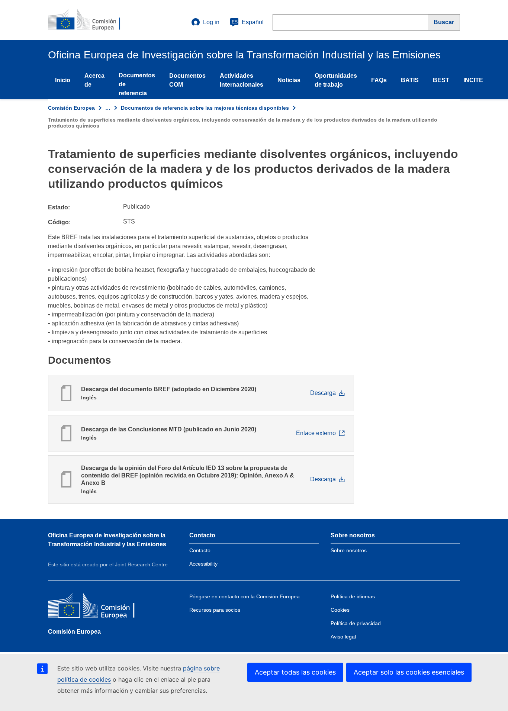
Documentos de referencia (137, 84)
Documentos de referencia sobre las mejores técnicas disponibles (205, 108)
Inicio (62, 80)
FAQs (379, 80)
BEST (441, 80)
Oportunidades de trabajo (336, 80)
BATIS (410, 80)
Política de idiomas (353, 596)
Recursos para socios (214, 610)
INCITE (473, 80)
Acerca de (94, 80)
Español (248, 22)
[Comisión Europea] (102, 607)
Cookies (340, 610)
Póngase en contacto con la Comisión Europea (244, 596)
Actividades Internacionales (241, 80)
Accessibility (203, 564)
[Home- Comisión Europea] (93, 20)
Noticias (288, 80)
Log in (211, 22)
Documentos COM (187, 80)
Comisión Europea (71, 108)
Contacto (199, 550)
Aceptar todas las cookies (295, 672)
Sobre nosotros (349, 550)
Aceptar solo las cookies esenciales (409, 672)
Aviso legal (343, 637)
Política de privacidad (356, 623)
